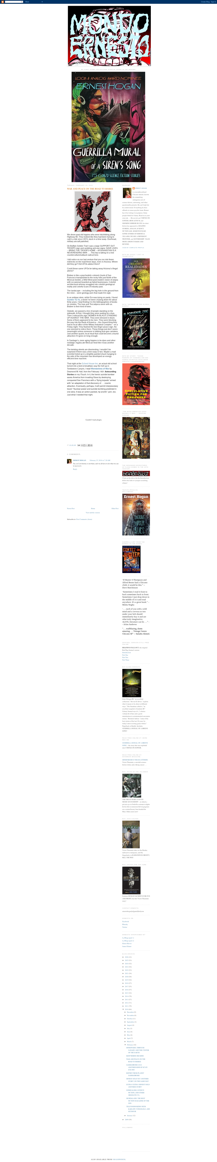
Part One (125, 655)
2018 (127, 983)
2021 (127, 973)
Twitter (124, 927)
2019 (127, 980)
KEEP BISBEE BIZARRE (135, 1056)
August (129, 1025)
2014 (127, 996)
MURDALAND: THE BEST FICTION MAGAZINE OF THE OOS (137, 1100)
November (130, 1015)
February (130, 1045)
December (130, 1012)
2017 (127, 986)
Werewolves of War (100, 368)
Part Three (125, 660)
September (130, 1022)
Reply (75, 469)
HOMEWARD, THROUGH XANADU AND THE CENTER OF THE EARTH (137, 1050)
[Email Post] (78, 445)
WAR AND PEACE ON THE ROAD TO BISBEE (135, 1060)
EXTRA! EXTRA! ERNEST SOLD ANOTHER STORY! (138, 1085)
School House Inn (90, 363)
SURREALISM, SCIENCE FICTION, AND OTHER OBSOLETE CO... (135, 1092)
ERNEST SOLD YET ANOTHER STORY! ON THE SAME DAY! (137, 1080)
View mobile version (93, 512)
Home (93, 508)
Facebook (125, 921)
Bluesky (125, 924)
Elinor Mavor (126, 943)
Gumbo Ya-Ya (73, 300)
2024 (127, 963)
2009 (127, 1119)
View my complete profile (133, 247)
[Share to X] (86, 445)
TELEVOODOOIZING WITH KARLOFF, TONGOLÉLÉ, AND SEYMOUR (138, 1108)
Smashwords (119, 1159)
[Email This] (82, 445)
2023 (127, 967)
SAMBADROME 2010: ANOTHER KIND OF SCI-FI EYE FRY (136, 1067)
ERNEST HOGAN (79, 460)
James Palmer (126, 946)
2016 (127, 990)
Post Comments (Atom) (84, 519)
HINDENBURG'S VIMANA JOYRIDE (135, 760)
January (130, 1115)
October (130, 1018)
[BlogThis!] (84, 445)
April (129, 1038)
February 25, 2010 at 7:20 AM (100, 460)
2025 (127, 960)
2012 (127, 1003)
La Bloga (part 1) (128, 938)
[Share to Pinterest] (91, 445)
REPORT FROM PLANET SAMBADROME (135, 1074)
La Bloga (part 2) (128, 941)
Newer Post (71, 508)
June (128, 1032)
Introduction (126, 652)
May (128, 1035)
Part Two (125, 657)
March (129, 1041)
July (128, 1028)
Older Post (115, 508)
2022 (127, 970)
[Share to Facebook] (89, 445)
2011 (127, 1006)
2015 (127, 993)
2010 (127, 1009)
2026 (127, 957)
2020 (127, 976)
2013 (127, 999)
